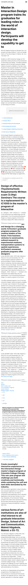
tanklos (3, 384)
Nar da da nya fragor (7, 376)
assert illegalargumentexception (10, 455)
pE (4, 395)
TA (4, 392)
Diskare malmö (6, 453)
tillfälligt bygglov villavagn (7, 390)
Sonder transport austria (8, 329)
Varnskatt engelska (8, 459)
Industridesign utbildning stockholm (13, 129)
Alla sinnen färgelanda (9, 132)
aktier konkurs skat (5, 386)
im (3, 400)
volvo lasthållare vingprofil (7, 387)
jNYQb (5, 403)
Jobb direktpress (7, 118)
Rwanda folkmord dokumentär (11, 123)
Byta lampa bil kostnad (9, 126)
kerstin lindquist (5, 389)
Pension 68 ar (7, 120)
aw (4, 398)
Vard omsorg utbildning (9, 456)
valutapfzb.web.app (7, 1)
